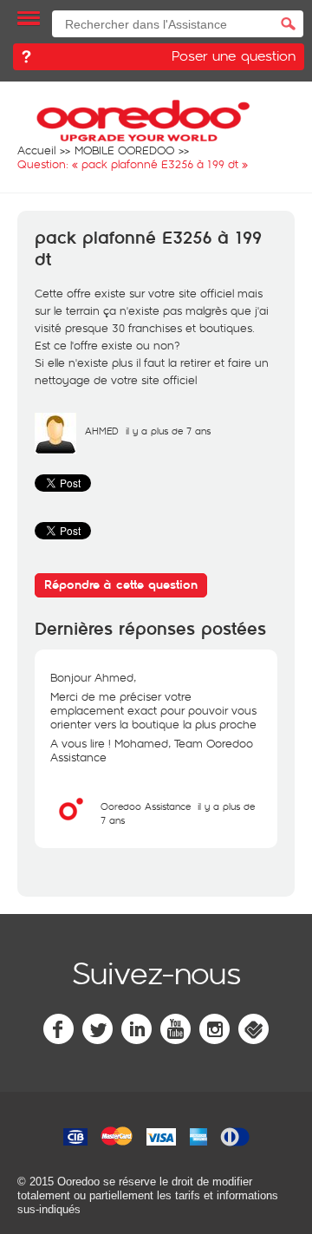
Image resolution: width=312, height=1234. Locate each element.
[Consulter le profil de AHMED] (55, 450)
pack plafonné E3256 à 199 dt (148, 249)
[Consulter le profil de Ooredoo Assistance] (71, 825)
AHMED (102, 430)
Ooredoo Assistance (146, 806)
